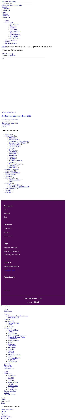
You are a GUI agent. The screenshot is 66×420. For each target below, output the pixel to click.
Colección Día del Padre (17, 143)
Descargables (15, 31)
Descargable (10, 174)
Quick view (6, 125)
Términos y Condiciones (11, 251)
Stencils (13, 33)
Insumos (13, 28)
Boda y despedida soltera (18, 141)
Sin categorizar (10, 188)
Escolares (12, 150)
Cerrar (4, 126)
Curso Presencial (11, 169)
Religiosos (12, 166)
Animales (12, 138)
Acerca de (7, 213)
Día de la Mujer (14, 146)
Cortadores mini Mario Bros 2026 (16, 116)
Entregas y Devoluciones (12, 255)
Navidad (12, 159)
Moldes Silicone (14, 180)
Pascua (11, 162)
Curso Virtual (14, 38)
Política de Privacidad (10, 248)
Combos (13, 26)
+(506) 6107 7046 (9, 270)
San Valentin (13, 167)
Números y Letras (15, 160)
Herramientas (15, 35)
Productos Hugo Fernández (19, 187)
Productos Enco (15, 185)
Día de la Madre (14, 145)
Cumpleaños (12, 339)
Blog (5, 217)
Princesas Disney (15, 164)
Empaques (14, 36)
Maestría (12, 157)
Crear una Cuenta (7, 410)
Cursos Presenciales (12, 173)
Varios (11, 181)
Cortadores (14, 24)
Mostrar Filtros (7, 53)
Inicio (4, 47)
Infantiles (12, 155)
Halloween (13, 153)
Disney (11, 148)
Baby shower (14, 139)
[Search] (64, 3)
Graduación (13, 152)
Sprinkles (13, 29)
